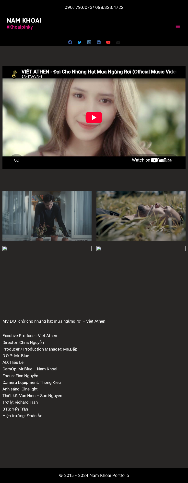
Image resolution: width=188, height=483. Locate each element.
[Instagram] (89, 42)
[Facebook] (70, 42)
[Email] (118, 42)
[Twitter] (79, 42)
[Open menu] (177, 26)
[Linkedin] (99, 42)
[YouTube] (108, 42)
